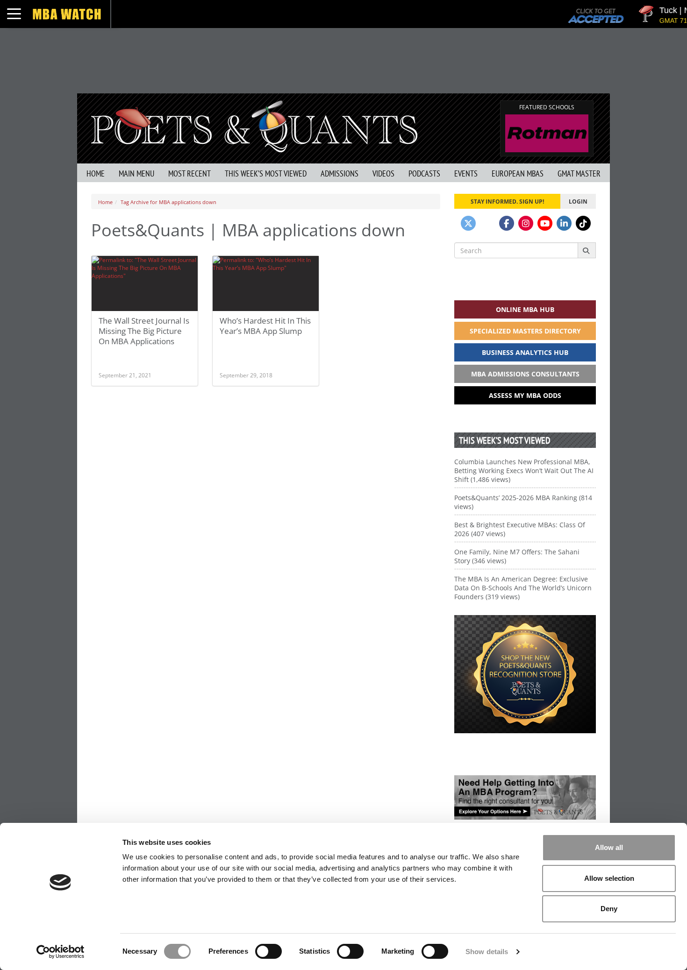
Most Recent (189, 173)
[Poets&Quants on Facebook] (506, 223)
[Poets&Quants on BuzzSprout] (487, 223)
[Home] (254, 125)
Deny (609, 909)
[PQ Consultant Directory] (525, 797)
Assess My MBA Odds (525, 395)
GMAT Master (579, 173)
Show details (486, 952)
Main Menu (136, 173)
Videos (383, 173)
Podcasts (424, 173)
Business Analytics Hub (525, 352)
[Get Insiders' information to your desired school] (525, 674)
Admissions (339, 173)
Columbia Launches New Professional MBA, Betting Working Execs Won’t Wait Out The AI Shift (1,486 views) (524, 470)
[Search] (587, 250)
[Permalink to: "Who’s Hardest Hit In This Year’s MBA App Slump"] (266, 283)
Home (95, 173)
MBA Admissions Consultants (525, 373)
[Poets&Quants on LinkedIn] (564, 223)
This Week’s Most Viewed (266, 173)
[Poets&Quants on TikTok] (583, 223)
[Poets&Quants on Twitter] (468, 223)
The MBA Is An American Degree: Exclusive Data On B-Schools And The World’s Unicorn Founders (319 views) (523, 587)
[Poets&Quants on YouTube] (544, 223)
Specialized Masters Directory (525, 330)
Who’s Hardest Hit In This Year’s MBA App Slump (265, 325)
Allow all (609, 847)
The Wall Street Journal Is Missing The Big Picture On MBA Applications (144, 331)
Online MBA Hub (525, 309)
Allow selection (609, 878)
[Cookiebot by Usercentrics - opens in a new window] (60, 952)
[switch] (268, 951)
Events (466, 173)
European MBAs (518, 173)
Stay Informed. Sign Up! (507, 201)
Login (578, 201)
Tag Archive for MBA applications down (168, 201)
